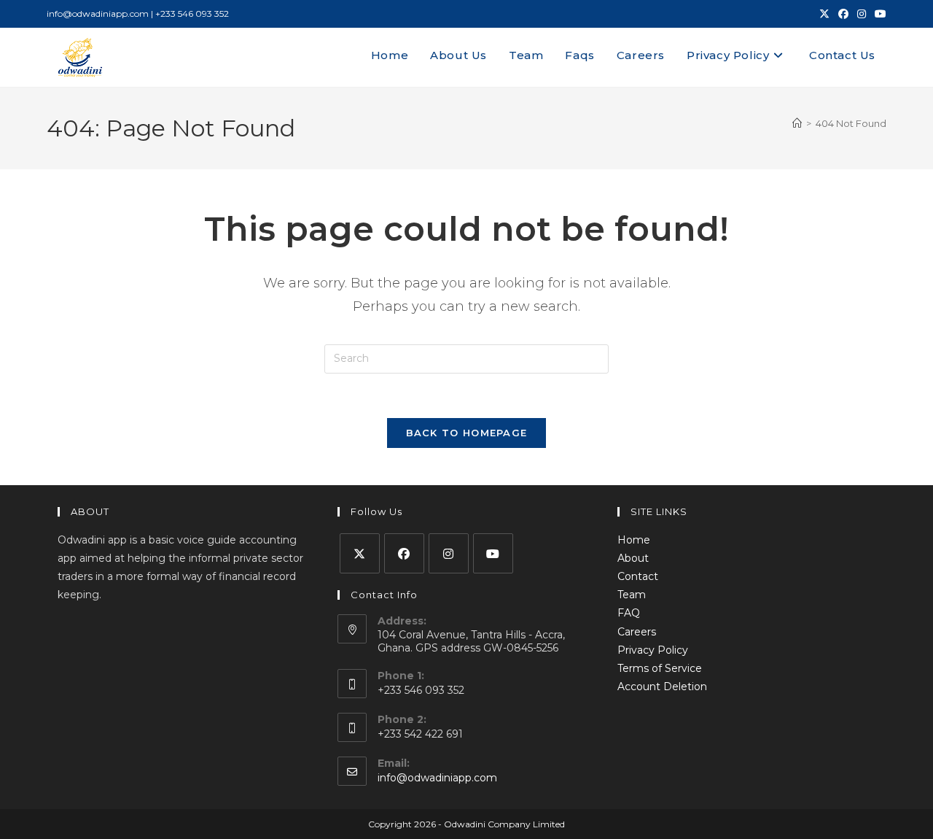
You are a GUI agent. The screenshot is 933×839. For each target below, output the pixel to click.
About (633, 558)
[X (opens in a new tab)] (824, 14)
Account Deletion (662, 686)
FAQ (628, 612)
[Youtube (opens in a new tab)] (878, 14)
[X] (360, 553)
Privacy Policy (652, 650)
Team (631, 594)
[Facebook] (404, 553)
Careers (636, 631)
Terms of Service (659, 668)
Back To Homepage (467, 432)
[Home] (797, 123)
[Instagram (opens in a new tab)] (861, 14)
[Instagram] (449, 553)
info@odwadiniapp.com (437, 777)
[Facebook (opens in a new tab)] (843, 14)
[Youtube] (493, 553)
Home (633, 539)
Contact (637, 576)
